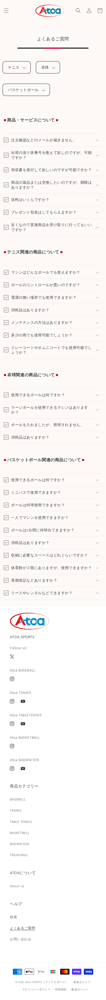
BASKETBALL (20, 833)
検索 (13, 917)
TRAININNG (19, 855)
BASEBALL (18, 799)
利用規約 (61, 989)
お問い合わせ (21, 939)
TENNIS (15, 810)
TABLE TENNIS (21, 822)
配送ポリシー (80, 989)
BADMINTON (19, 844)
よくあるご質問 (22, 928)
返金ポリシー (82, 982)
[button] (6, 10)
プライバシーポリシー (36, 989)
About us (17, 886)
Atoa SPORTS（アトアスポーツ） (46, 982)
